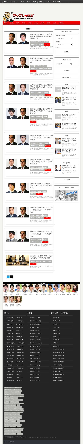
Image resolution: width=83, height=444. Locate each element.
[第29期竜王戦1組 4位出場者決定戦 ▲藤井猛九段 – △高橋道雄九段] (17, 193)
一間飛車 (7, 401)
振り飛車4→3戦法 (8, 410)
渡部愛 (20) (55, 343)
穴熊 (14, 424)
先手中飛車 (21, 403)
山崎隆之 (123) (20, 355)
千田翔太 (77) (19, 330)
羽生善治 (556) (20, 352)
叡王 (37, 292)
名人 (12, 292)
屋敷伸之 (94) (10, 361)
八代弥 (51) (19, 377)
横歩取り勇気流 (8, 414)
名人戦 (11, 23)
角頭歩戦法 (7, 430)
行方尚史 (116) (20, 368)
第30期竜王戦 (33, 92)
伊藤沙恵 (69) (56, 339)
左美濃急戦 (41, 145)
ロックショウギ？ (57, 1)
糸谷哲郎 (40, 239)
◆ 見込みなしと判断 (9, 392)
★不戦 (21, 394)
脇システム (18, 424)
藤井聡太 (5, 294)
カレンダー (13, 1)
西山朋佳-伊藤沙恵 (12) (58, 374)
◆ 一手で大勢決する (9, 387)
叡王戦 (36, 23)
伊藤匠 (37, 294)
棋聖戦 (48, 23)
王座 (25, 292)
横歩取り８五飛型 (48, 68)
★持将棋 (22, 396)
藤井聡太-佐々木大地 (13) (36, 343)
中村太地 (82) (10, 330)
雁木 (13, 431)
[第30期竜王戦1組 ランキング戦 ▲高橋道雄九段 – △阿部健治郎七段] (17, 145)
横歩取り (41, 68)
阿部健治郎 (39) (10, 377)
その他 (54, 23)
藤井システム (13, 426)
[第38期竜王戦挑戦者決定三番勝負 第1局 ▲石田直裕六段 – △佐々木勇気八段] (58, 153)
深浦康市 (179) (19, 365)
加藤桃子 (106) (56, 336)
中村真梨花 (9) (56, 333)
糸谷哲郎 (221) (19, 333)
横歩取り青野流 (16, 414)
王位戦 (17, 23)
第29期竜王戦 (39, 167)
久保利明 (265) (10, 371)
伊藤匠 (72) (19, 317)
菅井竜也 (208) (10, 336)
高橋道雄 (46, 41)
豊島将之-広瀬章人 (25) (35, 349)
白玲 (56, 292)
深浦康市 (33, 167)
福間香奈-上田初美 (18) (58, 355)
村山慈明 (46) (10, 374)
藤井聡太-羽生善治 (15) (35, 339)
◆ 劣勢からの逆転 (8, 389)
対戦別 (40, 1)
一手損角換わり (34, 241)
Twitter (47, 1)
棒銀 (22, 410)
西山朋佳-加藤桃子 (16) (58, 371)
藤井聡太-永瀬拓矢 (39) (35, 324)
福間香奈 (62, 294)
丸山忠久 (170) (20, 358)
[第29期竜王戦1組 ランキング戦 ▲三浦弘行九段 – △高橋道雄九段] (17, 217)
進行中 (28, 1)
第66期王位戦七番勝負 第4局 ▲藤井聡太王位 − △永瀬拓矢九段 (69, 89)
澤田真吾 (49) (10, 339)
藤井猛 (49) (19, 371)
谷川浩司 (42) (10, 365)
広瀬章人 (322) (19, 339)
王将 (44, 292)
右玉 (40, 241)
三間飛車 (12, 401)
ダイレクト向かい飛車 (9, 399)
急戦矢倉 (41, 44)
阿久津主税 (40, 92)
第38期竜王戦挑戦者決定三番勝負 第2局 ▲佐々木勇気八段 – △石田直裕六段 (69, 140)
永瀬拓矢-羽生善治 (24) (35, 361)
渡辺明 (32, 65)
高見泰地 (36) (20, 346)
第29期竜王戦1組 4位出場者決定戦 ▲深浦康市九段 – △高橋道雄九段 (41, 162)
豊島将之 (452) (19, 327)
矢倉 (12, 423)
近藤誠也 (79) (10, 333)
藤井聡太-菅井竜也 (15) (35, 330)
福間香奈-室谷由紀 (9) (58, 368)
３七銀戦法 (18, 431)
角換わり (21, 428)
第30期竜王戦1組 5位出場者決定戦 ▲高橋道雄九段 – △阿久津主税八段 (41, 87)
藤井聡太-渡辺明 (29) (35, 327)
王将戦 (42, 23)
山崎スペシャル (8, 408)
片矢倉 (6, 419)
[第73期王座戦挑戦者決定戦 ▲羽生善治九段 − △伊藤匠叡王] (58, 128)
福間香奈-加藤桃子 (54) (58, 358)
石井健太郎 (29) (10, 346)
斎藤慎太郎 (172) (11, 343)
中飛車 (17, 401)
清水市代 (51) (56, 324)
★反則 (11, 396)
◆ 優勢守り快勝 (34, 44)
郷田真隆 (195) (10, 368)
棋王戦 (30, 23)
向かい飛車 (7, 407)
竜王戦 (5, 23)
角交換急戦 (7, 428)
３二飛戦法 (13, 433)
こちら (54, 437)
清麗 (63, 292)
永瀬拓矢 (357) (10, 321)
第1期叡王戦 (38, 261)
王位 (18, 292)
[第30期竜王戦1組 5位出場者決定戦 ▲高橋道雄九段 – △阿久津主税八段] (17, 94)
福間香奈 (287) (56, 317)
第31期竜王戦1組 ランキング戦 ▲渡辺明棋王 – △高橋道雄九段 (41, 60)
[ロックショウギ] (19, 21)
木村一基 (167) (19, 361)
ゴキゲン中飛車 (14, 398)
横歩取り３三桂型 (8, 415)
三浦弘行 (33, 215)
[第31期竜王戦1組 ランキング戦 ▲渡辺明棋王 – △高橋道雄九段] (17, 67)
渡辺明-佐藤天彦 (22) (35, 368)
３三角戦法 (7, 433)
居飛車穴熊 (18, 407)
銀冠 (12, 430)
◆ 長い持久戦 (18, 392)
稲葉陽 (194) (19, 336)
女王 (69, 292)
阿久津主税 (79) (10, 358)
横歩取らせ (41, 95)
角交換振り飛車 (14, 428)
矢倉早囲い (17, 423)
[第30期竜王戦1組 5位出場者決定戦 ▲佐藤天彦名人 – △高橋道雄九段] (17, 118)
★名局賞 (16, 396)
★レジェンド (16, 394)
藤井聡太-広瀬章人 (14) (35, 336)
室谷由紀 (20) (56, 346)
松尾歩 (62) (18, 374)
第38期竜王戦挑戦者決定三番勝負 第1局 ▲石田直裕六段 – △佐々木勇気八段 (69, 151)
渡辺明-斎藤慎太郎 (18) (35, 374)
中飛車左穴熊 (7, 403)
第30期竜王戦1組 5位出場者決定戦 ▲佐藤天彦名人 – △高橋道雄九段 (41, 111)
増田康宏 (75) (10, 327)
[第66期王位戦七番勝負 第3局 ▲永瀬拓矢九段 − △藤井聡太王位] (58, 102)
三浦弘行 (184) (10, 355)
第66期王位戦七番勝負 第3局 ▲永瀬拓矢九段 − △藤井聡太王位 (69, 99)
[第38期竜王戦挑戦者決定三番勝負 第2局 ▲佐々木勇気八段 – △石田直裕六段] (58, 143)
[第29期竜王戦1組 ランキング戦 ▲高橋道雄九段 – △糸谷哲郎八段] (17, 241)
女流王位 (12, 304)
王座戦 (23, 23)
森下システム (7, 412)
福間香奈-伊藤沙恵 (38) (58, 361)
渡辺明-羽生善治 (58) (35, 377)
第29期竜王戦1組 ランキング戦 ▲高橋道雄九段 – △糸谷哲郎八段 (41, 234)
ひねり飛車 (7, 398)
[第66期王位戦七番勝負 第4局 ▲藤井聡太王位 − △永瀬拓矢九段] (58, 91)
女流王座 (75, 292)
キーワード (57, 47)
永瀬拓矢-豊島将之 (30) (35, 355)
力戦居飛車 (41, 169)
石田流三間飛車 (8, 424)
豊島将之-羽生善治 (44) (35, 352)
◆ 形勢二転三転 (17, 389)
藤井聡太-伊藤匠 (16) (35, 317)
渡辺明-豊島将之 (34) (35, 365)
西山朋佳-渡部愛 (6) (57, 377)
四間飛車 (13, 407)
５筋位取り (19, 433)
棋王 (31, 292)
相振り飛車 (33, 193)
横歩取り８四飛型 (17, 417)
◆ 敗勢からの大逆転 (9, 391)
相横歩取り (13, 421)
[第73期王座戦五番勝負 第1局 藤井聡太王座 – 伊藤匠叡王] (58, 119)
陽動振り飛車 (7, 431)
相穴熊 (23, 421)
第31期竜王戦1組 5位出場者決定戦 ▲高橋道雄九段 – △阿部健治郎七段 (41, 36)
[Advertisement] (50, 8)
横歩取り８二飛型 (17, 415)
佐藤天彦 (33, 116)
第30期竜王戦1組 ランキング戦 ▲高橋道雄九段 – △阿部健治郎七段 (41, 138)
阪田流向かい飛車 (18, 430)
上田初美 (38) (56, 327)
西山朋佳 (56, 294)
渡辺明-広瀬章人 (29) (35, 371)
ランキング (21, 1)
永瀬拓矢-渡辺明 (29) (35, 358)
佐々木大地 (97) (10, 380)
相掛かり (17, 419)
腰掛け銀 (7, 426)
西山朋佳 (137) (56, 321)
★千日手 (7, 396)
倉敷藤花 (18, 304)
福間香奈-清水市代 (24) (58, 352)
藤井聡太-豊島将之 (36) (35, 321)
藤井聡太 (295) (10, 317)
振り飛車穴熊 (16, 410)
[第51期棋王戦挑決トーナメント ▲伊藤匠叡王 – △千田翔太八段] (58, 170)
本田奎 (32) (19, 380)
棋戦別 (34, 1)
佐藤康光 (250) (21, 343)
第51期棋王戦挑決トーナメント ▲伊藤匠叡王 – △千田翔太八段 (69, 167)
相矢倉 (49, 261)
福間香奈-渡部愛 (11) (58, 365)
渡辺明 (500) (9, 324)
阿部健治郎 (40, 41)
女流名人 (6, 304)
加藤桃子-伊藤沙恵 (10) (58, 380)
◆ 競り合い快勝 (34, 119)
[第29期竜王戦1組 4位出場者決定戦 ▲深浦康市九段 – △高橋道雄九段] (17, 169)
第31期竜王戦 (33, 41)
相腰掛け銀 (7, 423)
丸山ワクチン (14, 403)
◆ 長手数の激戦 (34, 95)
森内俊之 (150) (10, 352)
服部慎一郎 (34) (10, 349)
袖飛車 (18, 426)
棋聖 (50, 292)
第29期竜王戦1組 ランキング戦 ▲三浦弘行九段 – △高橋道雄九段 (41, 210)
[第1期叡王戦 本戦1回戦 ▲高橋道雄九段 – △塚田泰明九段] (17, 265)
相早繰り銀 (7, 421)
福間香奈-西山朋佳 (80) (58, 349)
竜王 (6, 292)
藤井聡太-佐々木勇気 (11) (36, 333)
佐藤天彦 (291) (20, 321)
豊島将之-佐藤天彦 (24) (35, 346)
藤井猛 (39, 191)
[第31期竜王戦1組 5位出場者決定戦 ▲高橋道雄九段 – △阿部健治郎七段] (17, 43)
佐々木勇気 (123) (20, 324)
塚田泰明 (33, 261)
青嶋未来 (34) (20, 349)
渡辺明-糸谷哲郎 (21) (35, 380)
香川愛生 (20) (56, 330)
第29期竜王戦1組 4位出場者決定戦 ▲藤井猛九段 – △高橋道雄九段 (41, 186)
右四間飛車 (13, 405)
